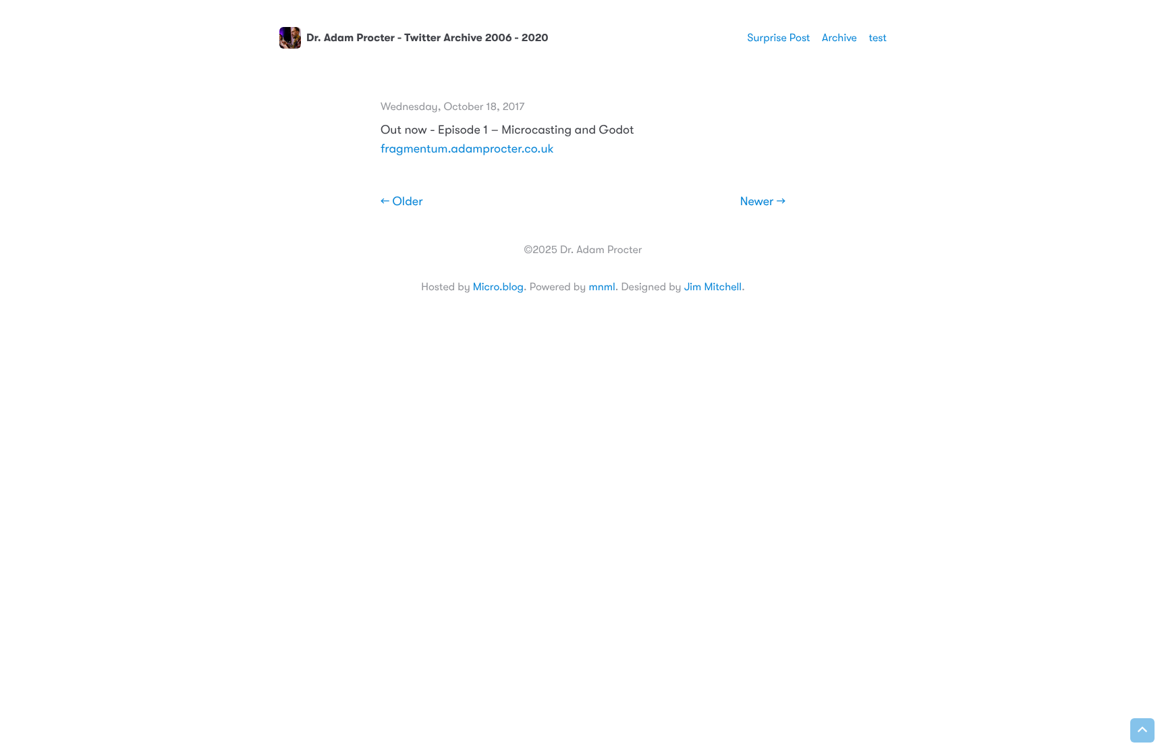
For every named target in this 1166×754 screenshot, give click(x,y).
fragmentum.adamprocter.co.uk (467, 149)
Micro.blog (498, 287)
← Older (402, 202)
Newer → (762, 202)
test (877, 38)
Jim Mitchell (713, 287)
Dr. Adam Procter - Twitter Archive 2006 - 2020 (427, 38)
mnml (601, 287)
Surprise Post (779, 38)
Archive (839, 38)
